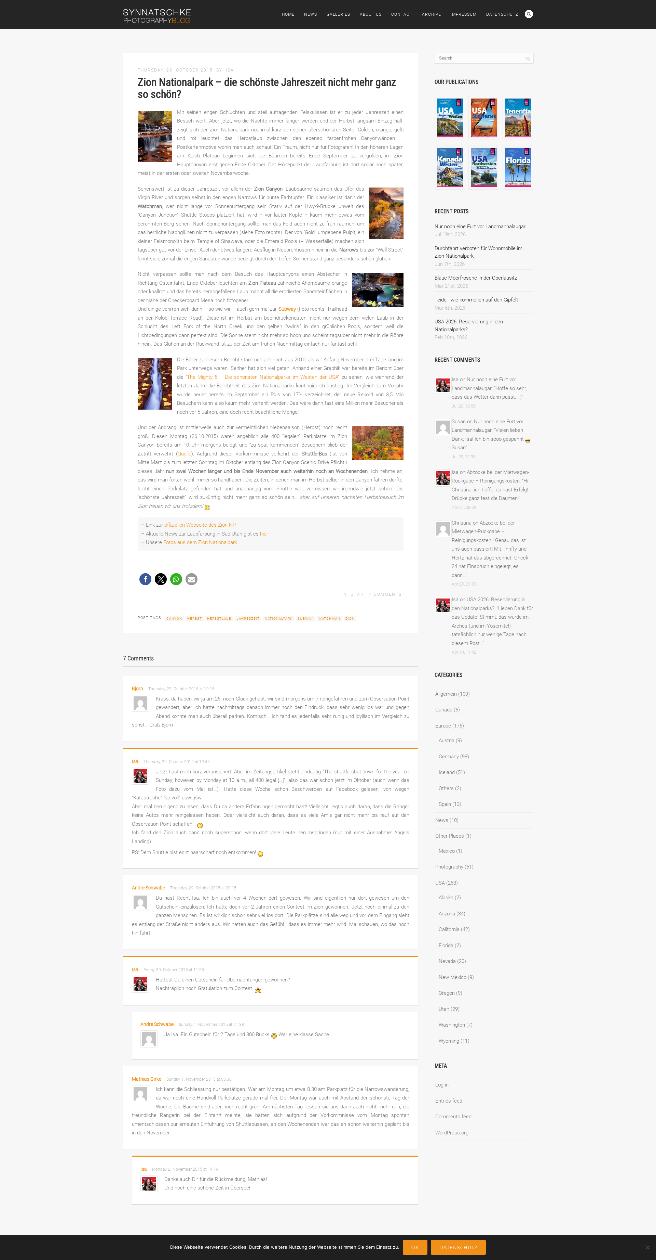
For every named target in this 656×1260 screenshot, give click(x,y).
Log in (442, 1085)
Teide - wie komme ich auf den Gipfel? (477, 300)
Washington (452, 1025)
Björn (137, 688)
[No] (647, 1247)
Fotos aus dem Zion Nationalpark (200, 542)
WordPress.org (451, 1133)
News (310, 14)
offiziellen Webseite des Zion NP (200, 525)
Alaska (446, 898)
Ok (415, 1247)
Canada (443, 710)
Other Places (449, 836)
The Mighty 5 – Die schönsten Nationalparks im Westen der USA (262, 377)
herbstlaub (219, 618)
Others (446, 788)
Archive (431, 14)
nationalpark (278, 618)
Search (529, 14)
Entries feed (448, 1101)
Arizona (447, 914)
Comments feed (453, 1117)
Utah (357, 594)
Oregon (447, 993)
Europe (443, 726)
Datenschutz (502, 14)
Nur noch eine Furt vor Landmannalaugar (480, 226)
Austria (446, 740)
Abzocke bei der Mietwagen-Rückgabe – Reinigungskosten (483, 531)
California (449, 929)
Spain (445, 804)
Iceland (447, 772)
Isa (230, 70)
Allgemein (446, 694)
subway (305, 618)
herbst (194, 618)
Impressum (464, 14)
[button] (145, 579)
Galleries (338, 14)
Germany (449, 757)
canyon (174, 618)
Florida (446, 945)
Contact (401, 14)
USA (440, 883)
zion (350, 618)
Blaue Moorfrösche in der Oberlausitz (476, 278)
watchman (329, 618)
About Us (371, 14)
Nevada (447, 961)
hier (264, 534)
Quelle (184, 454)
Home (288, 14)
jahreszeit (248, 618)
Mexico (447, 851)
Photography (449, 867)
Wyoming (449, 1041)
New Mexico (452, 977)
